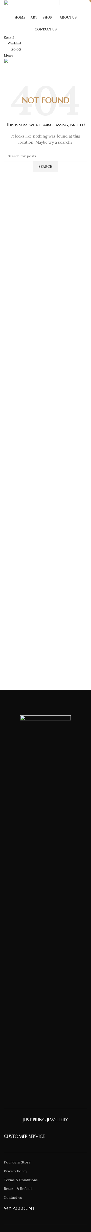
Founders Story (17, 1162)
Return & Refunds (18, 1188)
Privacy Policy (15, 1171)
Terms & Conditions (21, 1180)
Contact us (13, 1197)
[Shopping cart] (5, 71)
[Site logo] (31, 6)
